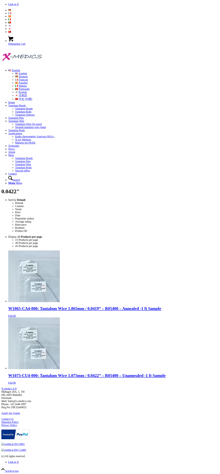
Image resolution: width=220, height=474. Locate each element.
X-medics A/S (9, 388)
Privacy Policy (9, 425)
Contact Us (7, 419)
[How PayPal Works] (15, 438)
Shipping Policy (10, 422)
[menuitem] (113, 10)
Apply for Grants (10, 413)
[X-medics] (27, 64)
